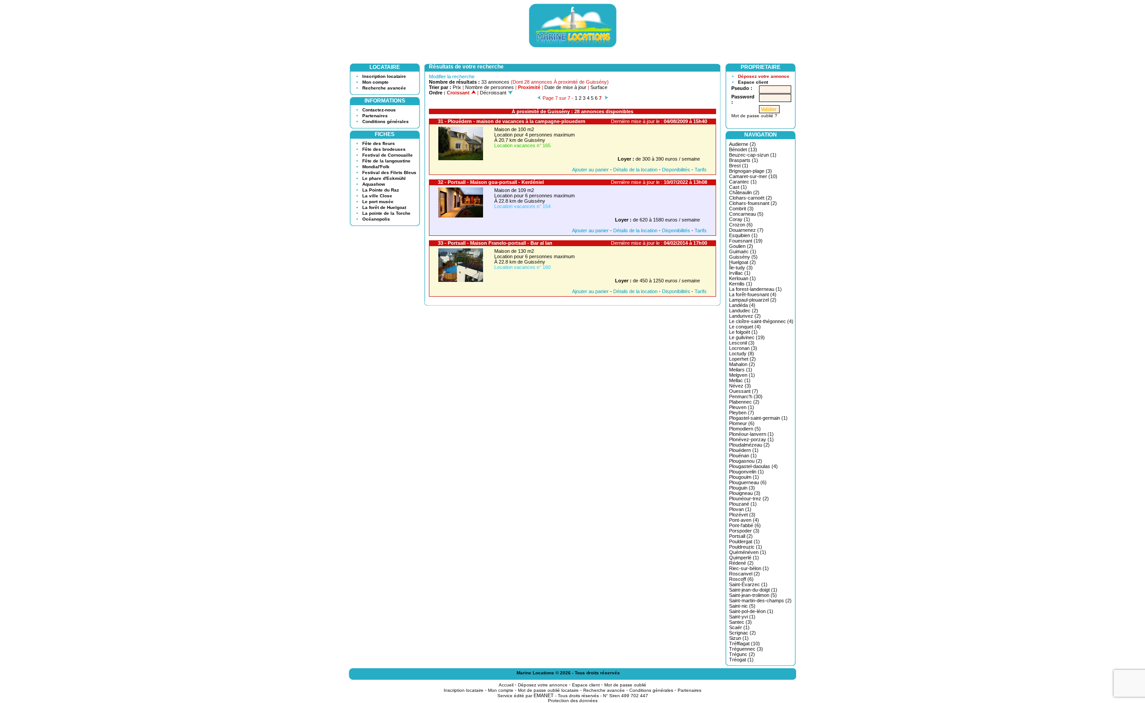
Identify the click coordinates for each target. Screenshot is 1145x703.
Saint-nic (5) (742, 606)
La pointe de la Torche (386, 213)
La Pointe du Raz (380, 189)
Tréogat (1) (741, 659)
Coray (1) (739, 219)
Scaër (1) (739, 627)
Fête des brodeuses (384, 149)
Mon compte (375, 82)
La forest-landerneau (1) (755, 289)
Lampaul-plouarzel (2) (752, 300)
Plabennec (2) (744, 402)
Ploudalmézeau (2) (749, 444)
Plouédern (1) (744, 450)
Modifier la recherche (452, 76)
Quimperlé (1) (744, 557)
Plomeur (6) (742, 423)
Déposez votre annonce (763, 76)
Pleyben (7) (741, 412)
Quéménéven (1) (747, 552)
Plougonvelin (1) (746, 471)
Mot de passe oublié (625, 684)
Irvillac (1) (740, 273)
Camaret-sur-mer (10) (753, 176)
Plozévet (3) (742, 514)
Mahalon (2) (742, 364)
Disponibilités (676, 169)
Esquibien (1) (743, 235)
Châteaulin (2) (744, 192)
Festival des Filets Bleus (389, 172)
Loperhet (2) (742, 359)
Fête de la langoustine (386, 160)
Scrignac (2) (742, 632)
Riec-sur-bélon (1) (749, 568)
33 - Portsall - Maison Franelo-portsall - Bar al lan (495, 243)
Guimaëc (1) (742, 251)
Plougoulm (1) (744, 477)
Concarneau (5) (746, 214)
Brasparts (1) (743, 160)
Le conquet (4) (745, 326)
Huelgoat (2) (742, 262)
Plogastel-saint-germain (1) (758, 418)
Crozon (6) (741, 224)
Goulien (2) (741, 246)
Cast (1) (738, 187)
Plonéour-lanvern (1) (751, 434)
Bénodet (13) (743, 149)
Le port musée (378, 201)
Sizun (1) (739, 638)
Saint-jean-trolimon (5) (753, 595)
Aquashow (373, 184)
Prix (457, 87)
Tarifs (701, 169)
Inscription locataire (384, 76)
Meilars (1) (740, 369)
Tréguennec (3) (746, 649)
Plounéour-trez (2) (749, 498)
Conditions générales (385, 121)
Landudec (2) (743, 310)
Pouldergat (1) (744, 541)
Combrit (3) (741, 208)
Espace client (753, 82)
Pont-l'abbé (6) (745, 525)
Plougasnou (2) (745, 461)
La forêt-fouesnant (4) (752, 294)
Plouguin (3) (742, 487)
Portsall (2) (741, 536)
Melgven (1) (742, 375)
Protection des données (573, 700)
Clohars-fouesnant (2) (753, 203)
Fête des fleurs (378, 143)
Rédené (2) (741, 563)
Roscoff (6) (741, 579)
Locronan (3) (743, 348)
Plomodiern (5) (745, 428)
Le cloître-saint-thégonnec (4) (761, 321)
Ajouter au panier (590, 169)
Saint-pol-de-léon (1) (751, 611)
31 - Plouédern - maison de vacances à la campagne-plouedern (511, 121)
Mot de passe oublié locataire (548, 690)
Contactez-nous (379, 109)
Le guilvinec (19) (747, 337)
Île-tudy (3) (741, 267)
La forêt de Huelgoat (384, 207)
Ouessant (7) (743, 391)
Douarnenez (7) (746, 230)
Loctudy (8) (741, 353)
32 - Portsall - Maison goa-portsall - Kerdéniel (491, 182)
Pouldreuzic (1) (745, 547)
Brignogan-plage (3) (750, 171)
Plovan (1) (740, 509)
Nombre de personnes (489, 87)
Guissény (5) (743, 257)
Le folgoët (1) (743, 332)
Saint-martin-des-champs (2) (760, 600)
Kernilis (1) (740, 283)
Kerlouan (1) (742, 278)
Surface (598, 87)
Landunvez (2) (745, 316)
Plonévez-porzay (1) (751, 439)
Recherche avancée (384, 87)
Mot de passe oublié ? (754, 115)
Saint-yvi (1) (742, 616)
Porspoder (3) (744, 530)
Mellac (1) (740, 380)
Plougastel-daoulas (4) (753, 466)
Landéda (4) (742, 305)
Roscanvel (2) (744, 573)
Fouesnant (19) (746, 240)
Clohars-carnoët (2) (750, 197)
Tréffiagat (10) (744, 643)
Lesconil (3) (742, 342)
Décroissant (494, 92)
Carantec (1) (743, 181)
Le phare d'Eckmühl (384, 178)
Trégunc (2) (742, 654)
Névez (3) (740, 385)
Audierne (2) (742, 144)
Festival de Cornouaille (387, 155)
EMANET (544, 695)
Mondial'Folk (376, 166)
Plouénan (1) (743, 455)
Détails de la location (635, 169)
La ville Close (377, 195)
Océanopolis (376, 219)
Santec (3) (740, 622)
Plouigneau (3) (744, 493)
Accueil (506, 684)
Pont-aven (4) (744, 520)
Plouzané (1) (743, 504)
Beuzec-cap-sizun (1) (752, 155)
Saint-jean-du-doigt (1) (753, 589)
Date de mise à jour (565, 87)
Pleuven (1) (741, 407)
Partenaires (375, 115)
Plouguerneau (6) (748, 482)
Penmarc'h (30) (746, 396)
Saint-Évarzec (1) (748, 584)
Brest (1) (738, 165)
